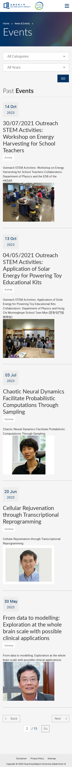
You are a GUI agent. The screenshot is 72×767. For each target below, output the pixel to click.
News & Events (22, 23)
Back (14, 718)
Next (58, 718)
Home (6, 23)
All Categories (20, 56)
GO (63, 78)
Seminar (8, 419)
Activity (8, 157)
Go (45, 728)
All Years (20, 67)
